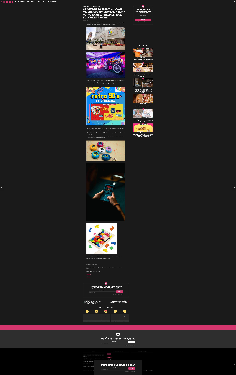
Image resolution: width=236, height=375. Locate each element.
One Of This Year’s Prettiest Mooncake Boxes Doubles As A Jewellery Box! (143, 106)
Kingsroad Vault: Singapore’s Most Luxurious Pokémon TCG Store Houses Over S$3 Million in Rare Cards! (143, 91)
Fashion (39, 1)
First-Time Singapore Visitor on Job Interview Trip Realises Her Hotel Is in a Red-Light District (143, 120)
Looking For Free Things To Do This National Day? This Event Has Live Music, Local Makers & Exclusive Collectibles (143, 75)
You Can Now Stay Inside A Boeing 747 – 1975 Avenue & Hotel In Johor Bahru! (143, 60)
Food (28, 1)
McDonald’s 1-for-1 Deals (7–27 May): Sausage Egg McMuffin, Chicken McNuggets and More (143, 135)
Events (17, 1)
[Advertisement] (143, 35)
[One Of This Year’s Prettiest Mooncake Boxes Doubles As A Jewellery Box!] (143, 98)
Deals (44, 1)
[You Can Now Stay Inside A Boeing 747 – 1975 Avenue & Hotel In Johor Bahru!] (143, 52)
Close (234, 364)
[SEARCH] (234, 2)
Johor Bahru (139, 57)
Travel (33, 1)
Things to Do (146, 72)
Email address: (143, 15)
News (144, 57)
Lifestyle (22, 1)
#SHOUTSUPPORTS (52, 1)
